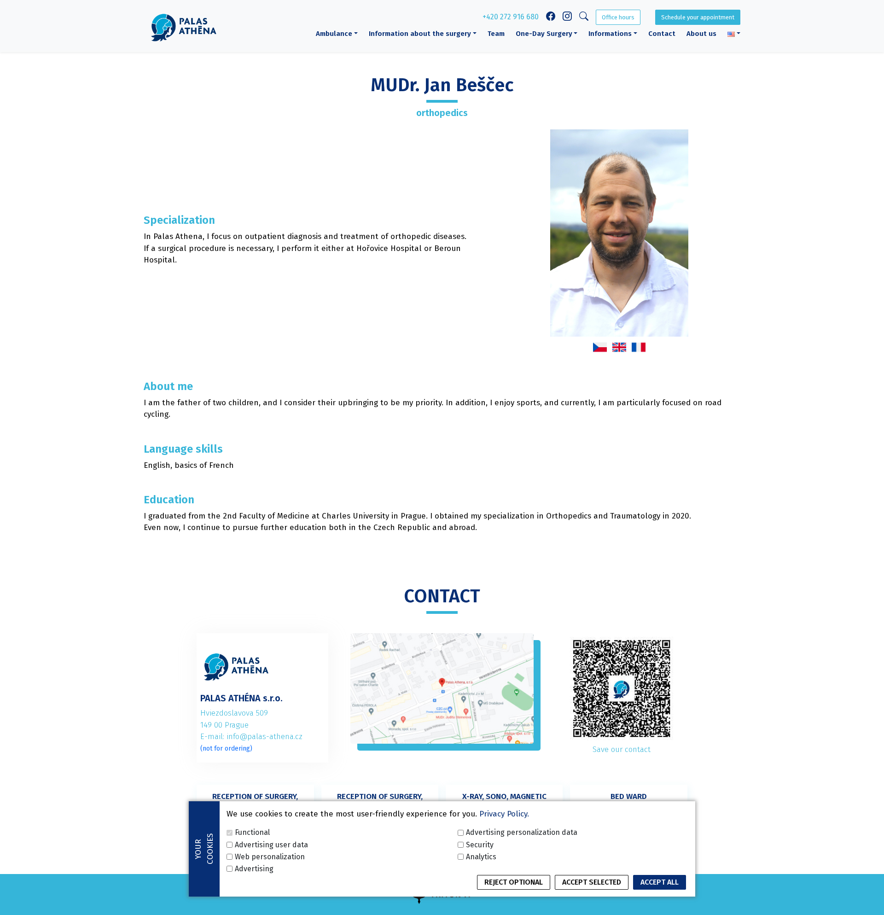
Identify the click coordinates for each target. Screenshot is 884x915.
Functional (252, 832)
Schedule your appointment (697, 17)
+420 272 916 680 (511, 16)
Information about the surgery (420, 33)
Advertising (254, 868)
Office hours (618, 17)
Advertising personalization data (521, 832)
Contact (661, 33)
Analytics (481, 856)
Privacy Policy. (504, 814)
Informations (610, 33)
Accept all (659, 882)
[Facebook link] (550, 17)
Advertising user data (271, 844)
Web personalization (270, 856)
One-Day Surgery (544, 33)
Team (496, 33)
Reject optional (513, 882)
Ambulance (334, 33)
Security (480, 844)
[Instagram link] (567, 17)
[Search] (583, 18)
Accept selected (591, 882)
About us (701, 33)
